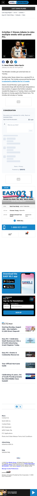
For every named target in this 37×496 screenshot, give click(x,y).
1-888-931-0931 (19, 227)
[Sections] (3, 2)
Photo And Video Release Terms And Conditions (17, 436)
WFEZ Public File (7, 430)
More (23, 15)
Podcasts (18, 15)
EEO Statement (6, 427)
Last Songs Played (7, 12)
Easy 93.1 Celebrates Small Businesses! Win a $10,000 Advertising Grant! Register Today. (11, 342)
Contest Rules (6, 424)
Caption (30, 56)
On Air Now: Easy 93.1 (18, 201)
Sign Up (18, 312)
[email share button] (11, 62)
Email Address (14, 303)
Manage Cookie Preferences (10, 468)
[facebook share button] (3, 62)
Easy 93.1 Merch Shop (8, 15)
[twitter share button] (7, 62)
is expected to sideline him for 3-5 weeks (16, 81)
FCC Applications (7, 433)
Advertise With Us (7, 444)
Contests (21, 12)
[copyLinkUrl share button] (15, 62)
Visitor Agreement (29, 463)
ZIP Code (5, 303)
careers (18, 466)
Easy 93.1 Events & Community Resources (10, 354)
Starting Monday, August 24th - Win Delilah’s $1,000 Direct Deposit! (11, 329)
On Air (15, 12)
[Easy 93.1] (18, 2)
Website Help (6, 452)
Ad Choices (5, 466)
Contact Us (5, 418)
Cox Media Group (11, 462)
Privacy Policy (8, 465)
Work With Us (6, 421)
